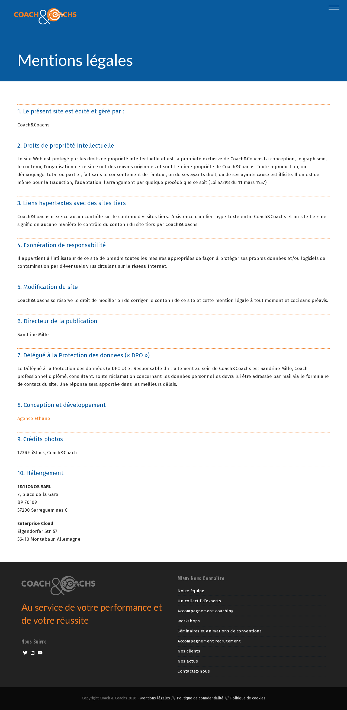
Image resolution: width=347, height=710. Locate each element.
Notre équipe (191, 590)
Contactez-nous (194, 671)
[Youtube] (40, 653)
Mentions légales (155, 698)
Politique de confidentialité (200, 698)
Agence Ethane (33, 418)
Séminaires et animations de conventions (220, 631)
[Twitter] (25, 653)
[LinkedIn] (32, 653)
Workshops (189, 621)
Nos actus (188, 661)
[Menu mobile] (331, 8)
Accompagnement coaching (206, 611)
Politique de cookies (247, 698)
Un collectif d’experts (199, 600)
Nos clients (189, 651)
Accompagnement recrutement (209, 641)
